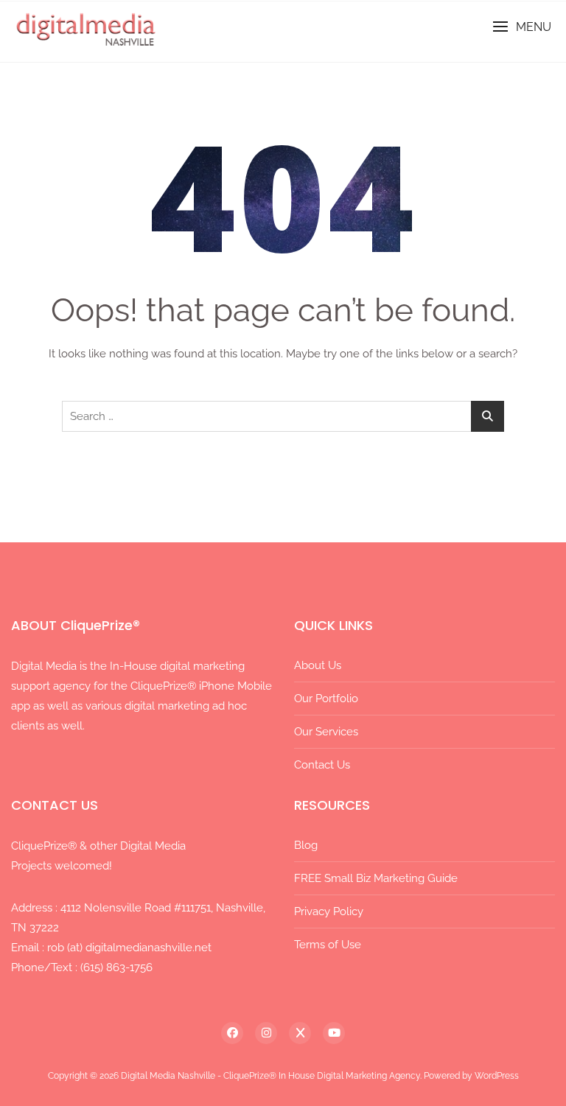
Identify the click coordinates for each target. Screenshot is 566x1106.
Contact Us (322, 764)
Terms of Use (327, 944)
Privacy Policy (328, 911)
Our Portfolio (326, 698)
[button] (521, 27)
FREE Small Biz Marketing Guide (376, 878)
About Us (317, 665)
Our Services (326, 731)
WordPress (497, 1076)
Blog (306, 845)
